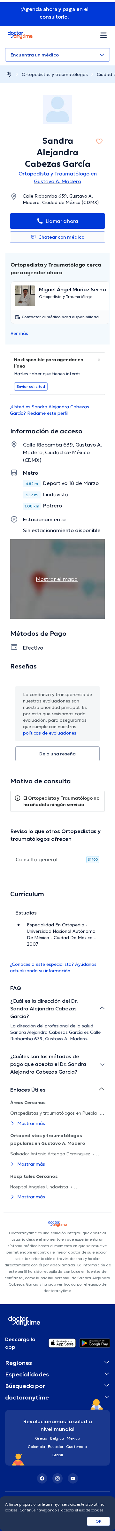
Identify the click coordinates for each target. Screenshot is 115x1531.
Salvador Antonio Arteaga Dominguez (50, 1154)
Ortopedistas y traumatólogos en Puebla (54, 1113)
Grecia (41, 1438)
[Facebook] (42, 1478)
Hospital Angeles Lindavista (39, 1187)
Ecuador (56, 1446)
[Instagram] (57, 1478)
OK (99, 1521)
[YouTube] (73, 1478)
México (73, 1438)
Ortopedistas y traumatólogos (55, 74)
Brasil (57, 1454)
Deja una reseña (57, 754)
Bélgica (57, 1438)
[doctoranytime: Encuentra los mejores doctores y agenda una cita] (9, 74)
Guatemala (76, 1446)
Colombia (36, 1446)
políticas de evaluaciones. (50, 733)
